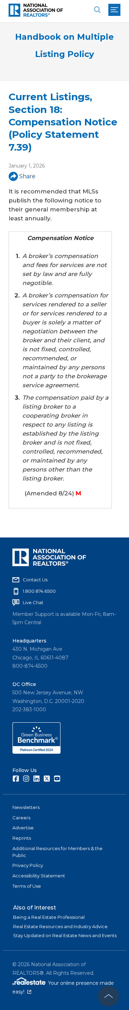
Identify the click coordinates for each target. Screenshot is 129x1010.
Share (27, 176)
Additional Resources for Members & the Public (57, 852)
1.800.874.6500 (39, 591)
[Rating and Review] (36, 752)
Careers (21, 817)
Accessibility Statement (38, 875)
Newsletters (26, 807)
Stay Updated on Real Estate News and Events (65, 935)
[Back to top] (108, 996)
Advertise (23, 827)
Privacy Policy (27, 865)
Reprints (21, 838)
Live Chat (33, 602)
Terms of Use (26, 886)
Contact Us (35, 579)
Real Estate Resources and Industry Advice (60, 926)
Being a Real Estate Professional (49, 917)
